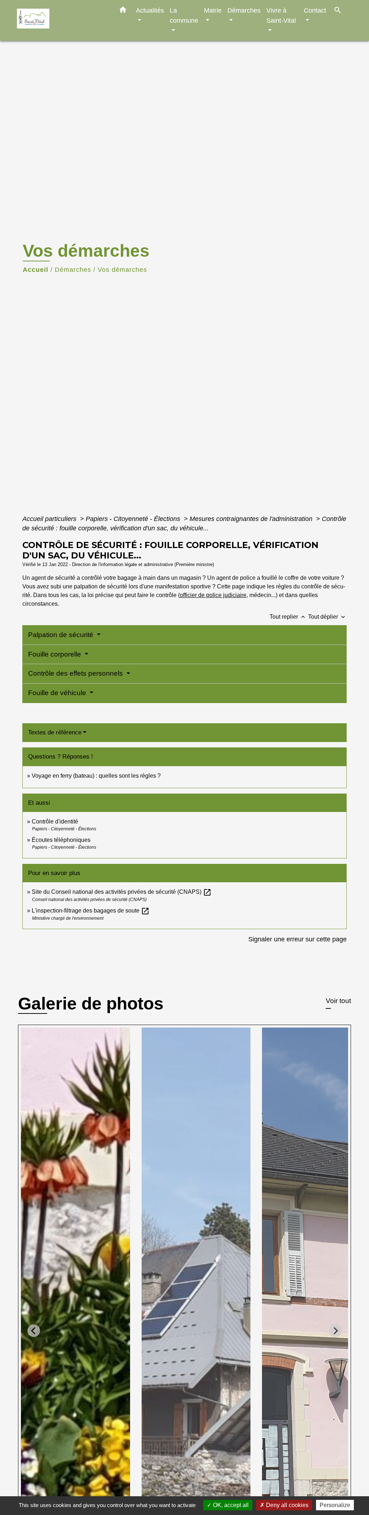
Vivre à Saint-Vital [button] (281, 15)
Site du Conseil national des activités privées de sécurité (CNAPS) (122, 892)
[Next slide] (335, 1330)
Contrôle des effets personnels (76, 673)
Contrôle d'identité (55, 821)
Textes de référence (54, 732)
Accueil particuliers (50, 518)
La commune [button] (184, 15)
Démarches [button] (244, 10)
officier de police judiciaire (213, 595)
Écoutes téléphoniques (61, 840)
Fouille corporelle (55, 654)
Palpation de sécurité (61, 635)
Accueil (35, 269)
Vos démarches (122, 269)
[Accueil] (62, 20)
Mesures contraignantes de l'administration (252, 518)
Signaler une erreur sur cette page (297, 939)
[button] (123, 11)
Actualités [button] (150, 10)
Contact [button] (315, 10)
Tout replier (288, 617)
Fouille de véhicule (58, 693)
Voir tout (338, 1000)
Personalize (335, 1505)
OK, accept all (230, 1505)
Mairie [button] (213, 10)
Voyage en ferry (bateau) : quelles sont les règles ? (96, 776)
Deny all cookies (286, 1505)
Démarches (73, 269)
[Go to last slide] (33, 1330)
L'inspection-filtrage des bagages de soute (91, 910)
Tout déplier (327, 617)
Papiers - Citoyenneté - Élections (134, 518)
